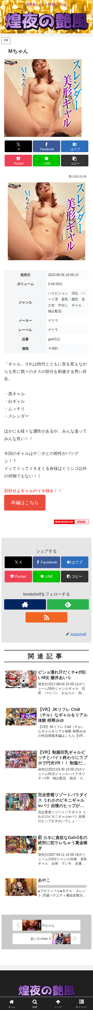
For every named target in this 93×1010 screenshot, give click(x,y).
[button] (75, 160)
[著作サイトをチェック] (25, 604)
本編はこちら (25, 502)
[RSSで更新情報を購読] (46, 617)
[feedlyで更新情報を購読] (68, 604)
